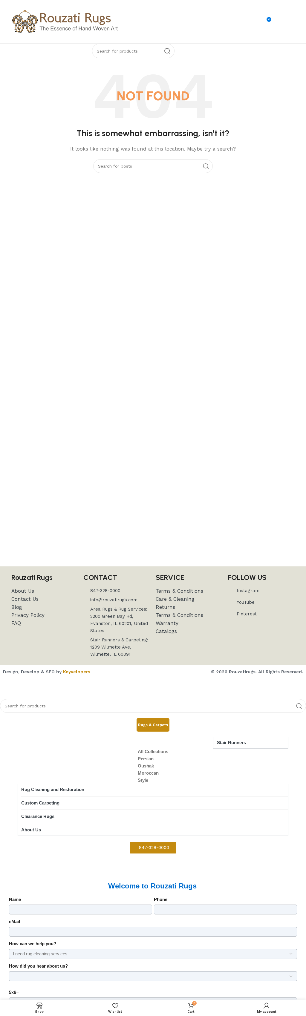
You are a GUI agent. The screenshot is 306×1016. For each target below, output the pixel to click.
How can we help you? (32, 943)
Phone (160, 899)
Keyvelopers (76, 672)
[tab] (153, 725)
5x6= (14, 992)
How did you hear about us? (38, 966)
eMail (14, 921)
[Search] (167, 51)
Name (15, 899)
